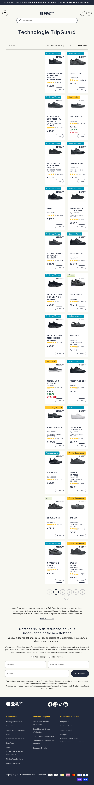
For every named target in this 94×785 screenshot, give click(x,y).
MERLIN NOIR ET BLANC (53, 382)
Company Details (40, 748)
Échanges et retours (14, 721)
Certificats (10, 743)
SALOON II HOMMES (74, 564)
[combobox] (47, 20)
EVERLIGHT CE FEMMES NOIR (76, 210)
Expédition (10, 726)
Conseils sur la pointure (15, 739)
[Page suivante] (66, 597)
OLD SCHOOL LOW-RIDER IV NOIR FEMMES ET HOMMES (55, 118)
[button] (5, 13)
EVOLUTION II (76, 295)
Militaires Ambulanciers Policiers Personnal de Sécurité (72, 740)
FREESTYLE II (75, 73)
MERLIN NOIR (76, 117)
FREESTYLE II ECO (78, 381)
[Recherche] (20, 20)
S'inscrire (80, 673)
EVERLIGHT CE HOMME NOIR (53, 164)
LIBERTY (51, 209)
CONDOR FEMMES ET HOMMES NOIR (55, 74)
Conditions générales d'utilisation (41, 730)
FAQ (8, 734)
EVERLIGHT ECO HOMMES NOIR (54, 296)
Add (60, 89)
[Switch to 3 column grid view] (70, 46)
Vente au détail (66, 726)
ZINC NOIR (74, 336)
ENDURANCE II (53, 518)
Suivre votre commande (15, 730)
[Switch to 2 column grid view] (65, 46)
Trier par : (82, 45)
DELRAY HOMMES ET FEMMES (55, 255)
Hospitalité (64, 721)
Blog (8, 747)
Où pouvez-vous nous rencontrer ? (14, 753)
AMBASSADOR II (54, 428)
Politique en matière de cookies (41, 723)
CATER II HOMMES (74, 474)
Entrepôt (63, 734)
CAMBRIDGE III (76, 163)
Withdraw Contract (13, 763)
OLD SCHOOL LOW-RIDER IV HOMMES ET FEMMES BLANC (77, 429)
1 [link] (56, 592)
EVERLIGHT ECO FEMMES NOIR (54, 337)
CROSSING (52, 473)
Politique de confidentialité (43, 736)
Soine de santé (66, 730)
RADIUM (73, 518)
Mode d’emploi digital (14, 759)
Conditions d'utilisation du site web (43, 742)
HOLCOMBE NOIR (77, 254)
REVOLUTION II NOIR (53, 564)
